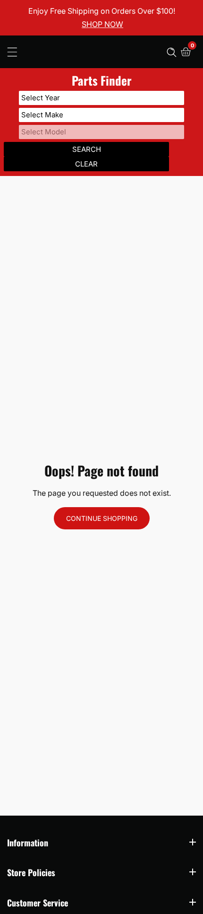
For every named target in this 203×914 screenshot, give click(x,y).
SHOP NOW (102, 24)
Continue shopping (101, 518)
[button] (171, 52)
